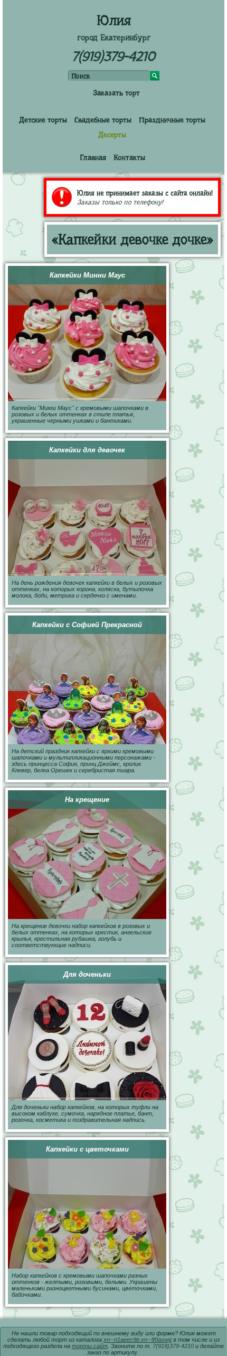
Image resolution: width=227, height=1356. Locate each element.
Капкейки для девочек (87, 450)
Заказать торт (116, 92)
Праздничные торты (172, 119)
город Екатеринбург (113, 37)
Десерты (112, 134)
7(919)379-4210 (113, 56)
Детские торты (43, 119)
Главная (93, 157)
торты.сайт (90, 1346)
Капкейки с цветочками (87, 1149)
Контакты (129, 157)
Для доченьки (87, 974)
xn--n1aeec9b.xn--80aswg (137, 1339)
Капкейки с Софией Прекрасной (87, 625)
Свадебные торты (102, 119)
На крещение (87, 800)
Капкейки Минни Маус (87, 275)
